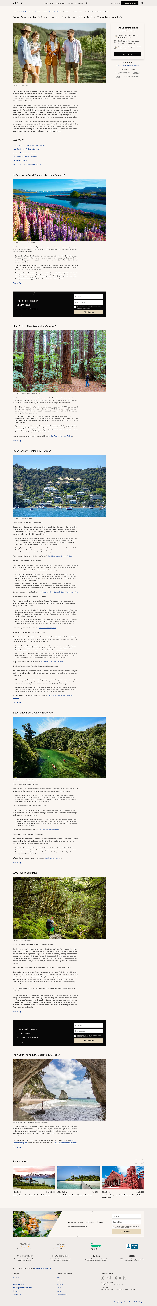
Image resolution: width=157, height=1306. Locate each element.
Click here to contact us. (43, 1268)
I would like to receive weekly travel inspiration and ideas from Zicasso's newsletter (89, 307)
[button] (127, 64)
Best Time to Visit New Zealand (61, 436)
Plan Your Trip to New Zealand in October (27, 164)
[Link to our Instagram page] (107, 1278)
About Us (16, 1277)
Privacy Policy (118, 1302)
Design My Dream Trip (130, 3)
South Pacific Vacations (26, 11)
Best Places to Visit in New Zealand (60, 556)
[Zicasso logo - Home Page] (18, 3)
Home (14, 11)
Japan (59, 1291)
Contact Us (17, 1295)
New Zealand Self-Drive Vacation (51, 662)
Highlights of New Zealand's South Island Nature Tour (59, 592)
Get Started (127, 54)
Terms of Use (128, 1302)
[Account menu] (142, 3)
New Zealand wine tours (53, 858)
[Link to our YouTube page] (115, 1278)
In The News (17, 1281)
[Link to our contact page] (124, 1278)
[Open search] (86, 3)
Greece (59, 1281)
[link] (34, 1182)
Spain (59, 1288)
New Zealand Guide (55, 11)
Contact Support (139, 1302)
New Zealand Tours (41, 11)
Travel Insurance (18, 1284)
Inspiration (72, 3)
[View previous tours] (136, 1161)
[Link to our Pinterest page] (120, 1278)
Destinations (48, 3)
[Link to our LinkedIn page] (111, 1278)
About (80, 3)
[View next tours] (142, 1161)
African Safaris (62, 1295)
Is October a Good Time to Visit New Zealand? (29, 145)
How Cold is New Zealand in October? (26, 149)
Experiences (60, 3)
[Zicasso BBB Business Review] (132, 1246)
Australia (60, 1284)
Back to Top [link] (17, 283)
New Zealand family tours (47, 628)
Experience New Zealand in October (25, 157)
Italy (58, 1277)
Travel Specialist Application (22, 1288)
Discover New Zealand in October (24, 153)
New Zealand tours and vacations (65, 1143)
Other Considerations (20, 160)
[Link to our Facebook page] (102, 1278)
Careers (15, 1291)
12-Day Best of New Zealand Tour (48, 830)
